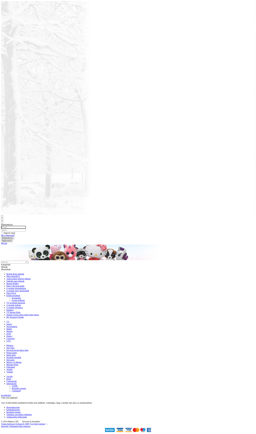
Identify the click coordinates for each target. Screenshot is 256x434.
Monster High (12, 365)
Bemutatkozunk (13, 407)
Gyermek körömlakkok (16, 288)
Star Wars (10, 348)
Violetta (9, 372)
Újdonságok (11, 381)
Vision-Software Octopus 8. (13, 424)
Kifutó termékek (13, 295)
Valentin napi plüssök (15, 281)
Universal (10, 338)
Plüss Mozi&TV (13, 276)
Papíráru (9, 310)
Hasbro (9, 331)
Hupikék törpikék (13, 357)
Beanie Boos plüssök (15, 274)
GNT (8, 341)
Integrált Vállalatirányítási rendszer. (16, 426)
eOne (8, 334)
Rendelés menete (19, 388)
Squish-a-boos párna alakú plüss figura (22, 315)
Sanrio (9, 324)
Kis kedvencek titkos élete (17, 350)
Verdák (9, 369)
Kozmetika (16, 298)
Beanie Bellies (12, 283)
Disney (9, 336)
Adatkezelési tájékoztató (16, 417)
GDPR (15, 386)
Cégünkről (16, 391)
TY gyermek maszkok (15, 303)
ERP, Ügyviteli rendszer (35, 424)
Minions (9, 345)
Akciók (9, 376)
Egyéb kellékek (18, 300)
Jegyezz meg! (9, 233)
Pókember (10, 367)
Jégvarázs (10, 360)
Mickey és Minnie (14, 362)
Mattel (9, 329)
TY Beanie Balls (13, 312)
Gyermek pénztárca (14, 307)
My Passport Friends (15, 317)
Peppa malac (11, 353)
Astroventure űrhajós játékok (18, 279)
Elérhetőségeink (13, 410)
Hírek (8, 379)
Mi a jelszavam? (8, 235)
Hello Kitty (11, 355)
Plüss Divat (11, 293)
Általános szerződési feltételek (19, 414)
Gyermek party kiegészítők (17, 291)
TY (7, 322)
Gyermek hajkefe (13, 305)
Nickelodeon (11, 326)
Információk (11, 384)
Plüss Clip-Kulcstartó (15, 286)
